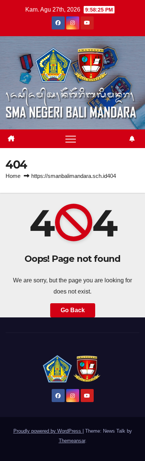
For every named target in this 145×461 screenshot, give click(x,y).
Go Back (73, 310)
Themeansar (72, 440)
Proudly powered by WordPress (48, 431)
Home (13, 176)
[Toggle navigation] (71, 138)
